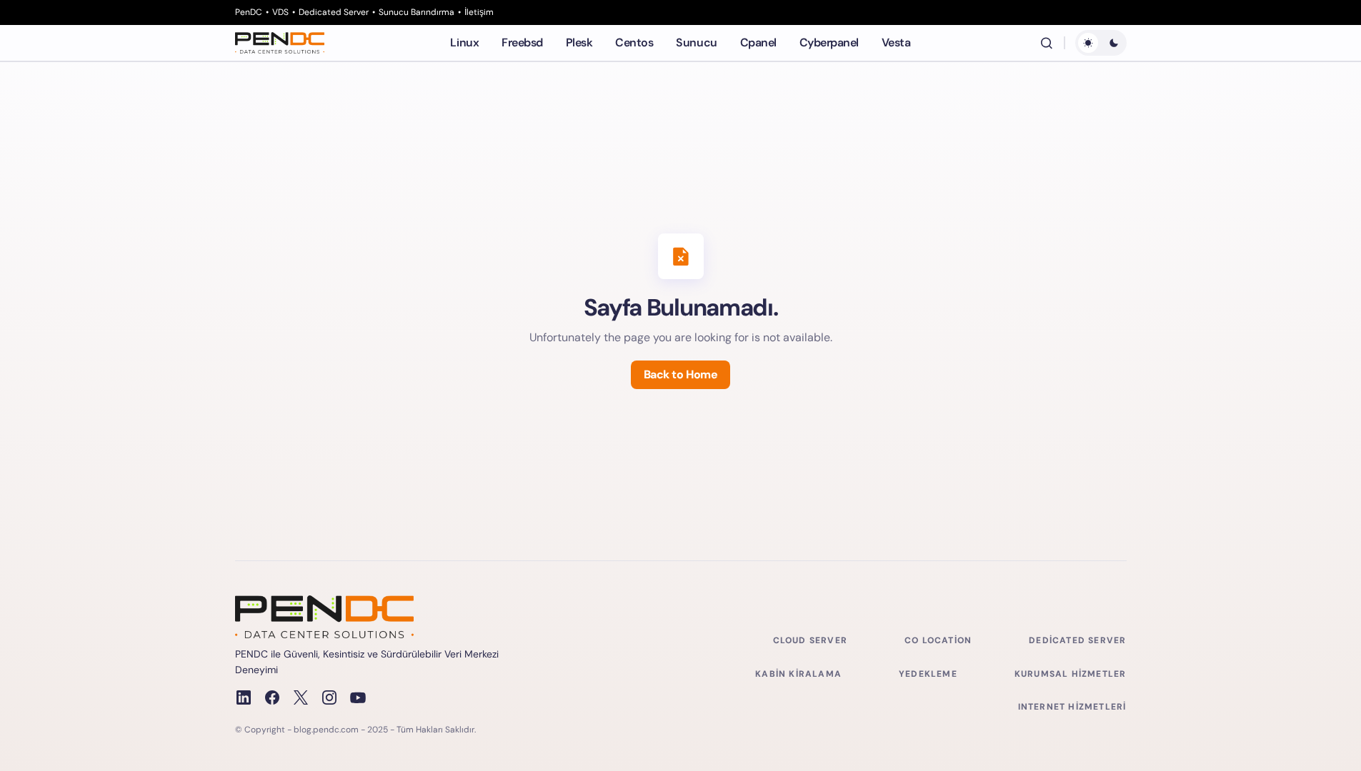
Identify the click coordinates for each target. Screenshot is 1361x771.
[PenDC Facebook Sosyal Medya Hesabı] (272, 697)
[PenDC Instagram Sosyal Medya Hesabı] (329, 697)
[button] (1046, 43)
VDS (280, 12)
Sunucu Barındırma (416, 12)
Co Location (938, 640)
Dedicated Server (334, 12)
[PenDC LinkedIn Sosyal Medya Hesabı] (243, 697)
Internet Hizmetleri (1072, 706)
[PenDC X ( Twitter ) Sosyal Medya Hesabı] (300, 697)
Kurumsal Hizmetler (1070, 674)
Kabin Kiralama (798, 674)
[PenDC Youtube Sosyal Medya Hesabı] (358, 697)
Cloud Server (810, 640)
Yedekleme (928, 674)
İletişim (479, 12)
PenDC (248, 12)
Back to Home (680, 374)
